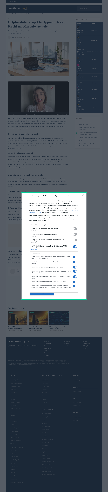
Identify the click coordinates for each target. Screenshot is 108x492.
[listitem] (54, 225)
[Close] (83, 196)
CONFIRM (42, 294)
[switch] (75, 228)
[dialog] (54, 246)
